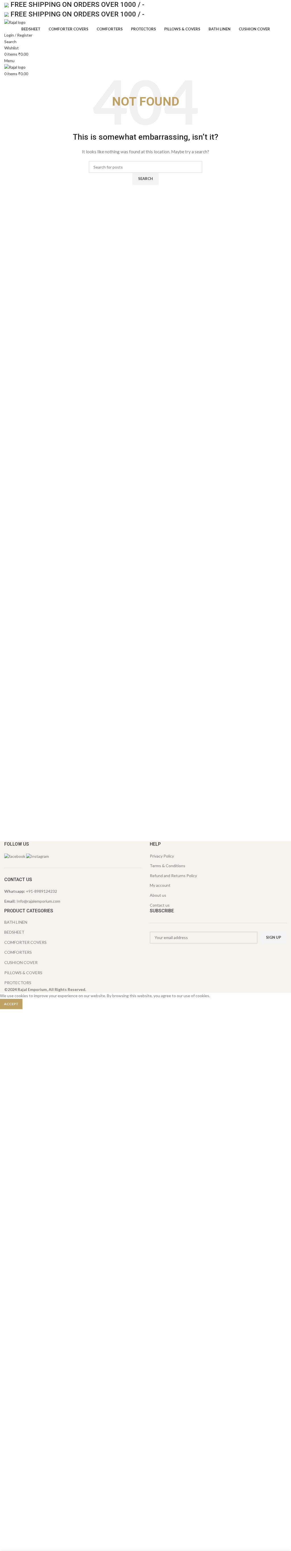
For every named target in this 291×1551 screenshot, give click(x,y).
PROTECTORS (17, 982)
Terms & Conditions (167, 865)
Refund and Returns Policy (173, 875)
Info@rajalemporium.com (38, 901)
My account (160, 885)
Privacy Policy (162, 856)
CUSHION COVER (21, 962)
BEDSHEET (14, 932)
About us (158, 895)
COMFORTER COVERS (25, 942)
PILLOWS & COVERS (23, 972)
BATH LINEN (15, 922)
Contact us (160, 905)
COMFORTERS (18, 952)
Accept (11, 1004)
